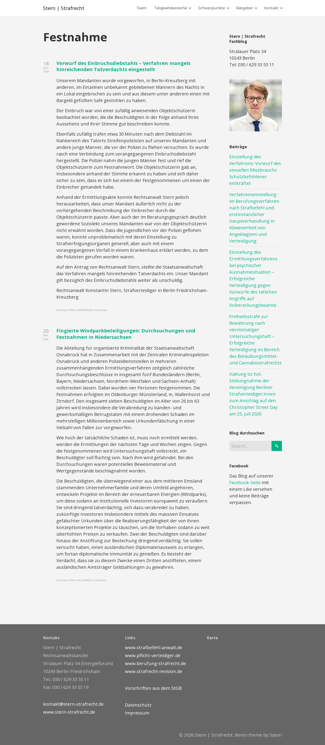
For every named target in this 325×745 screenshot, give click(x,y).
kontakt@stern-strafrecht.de (73, 704)
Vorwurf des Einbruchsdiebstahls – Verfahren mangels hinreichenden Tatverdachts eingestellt (123, 66)
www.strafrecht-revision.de (153, 671)
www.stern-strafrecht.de (69, 712)
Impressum (137, 713)
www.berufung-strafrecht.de (155, 663)
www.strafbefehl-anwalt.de (153, 647)
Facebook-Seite (245, 482)
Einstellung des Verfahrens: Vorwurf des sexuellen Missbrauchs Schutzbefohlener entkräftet (255, 170)
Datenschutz (138, 705)
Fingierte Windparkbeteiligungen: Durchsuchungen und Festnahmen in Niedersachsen (125, 333)
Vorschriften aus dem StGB (153, 688)
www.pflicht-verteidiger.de (152, 655)
